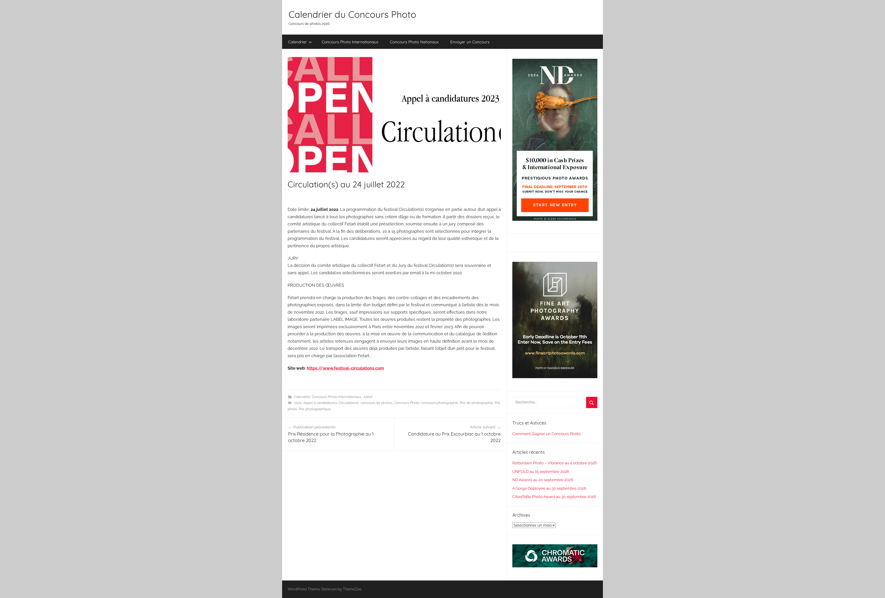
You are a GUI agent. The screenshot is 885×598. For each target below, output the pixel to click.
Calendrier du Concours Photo (352, 14)
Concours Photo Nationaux (414, 41)
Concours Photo (406, 403)
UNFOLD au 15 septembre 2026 (540, 471)
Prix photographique (315, 409)
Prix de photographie (476, 403)
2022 (298, 403)
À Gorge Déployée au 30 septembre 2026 (549, 488)
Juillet (367, 397)
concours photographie (439, 403)
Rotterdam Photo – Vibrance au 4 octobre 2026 (554, 463)
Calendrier (297, 41)
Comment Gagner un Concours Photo (546, 433)
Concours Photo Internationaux (350, 41)
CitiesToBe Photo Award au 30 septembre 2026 (554, 496)
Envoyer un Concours (470, 41)
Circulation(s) (349, 403)
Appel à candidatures (320, 403)
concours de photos (376, 403)
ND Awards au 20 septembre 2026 (542, 479)
